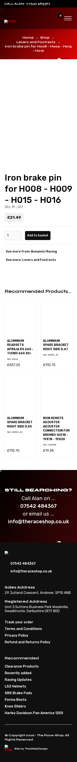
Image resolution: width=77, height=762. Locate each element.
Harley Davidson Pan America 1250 (34, 713)
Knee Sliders (15, 706)
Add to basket (37, 235)
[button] (50, 18)
